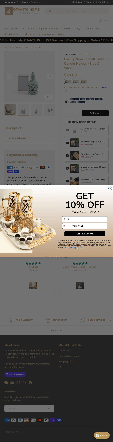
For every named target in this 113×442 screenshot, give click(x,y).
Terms (80, 247)
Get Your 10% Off (84, 234)
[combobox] (66, 226)
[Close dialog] (110, 188)
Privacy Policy (70, 247)
